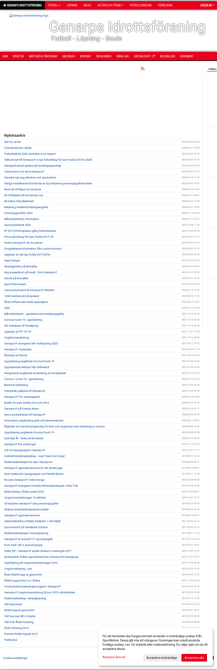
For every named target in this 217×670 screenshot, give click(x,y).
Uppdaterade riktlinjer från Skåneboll (26, 367)
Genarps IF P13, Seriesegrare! (22, 396)
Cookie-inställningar (15, 658)
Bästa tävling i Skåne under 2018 (24, 491)
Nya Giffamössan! (15, 284)
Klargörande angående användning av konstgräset (35, 373)
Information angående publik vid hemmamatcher (34, 420)
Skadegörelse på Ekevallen (20, 266)
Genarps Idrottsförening (24, 5)
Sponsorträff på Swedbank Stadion (26, 527)
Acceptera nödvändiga (161, 657)
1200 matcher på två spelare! (21, 296)
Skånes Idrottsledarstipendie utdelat (26, 509)
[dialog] (155, 647)
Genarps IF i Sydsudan (18, 349)
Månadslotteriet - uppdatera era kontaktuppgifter (34, 313)
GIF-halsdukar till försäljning (21, 325)
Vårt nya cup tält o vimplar (20, 616)
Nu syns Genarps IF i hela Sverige (24, 479)
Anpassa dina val (114, 657)
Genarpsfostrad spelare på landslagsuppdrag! (32, 165)
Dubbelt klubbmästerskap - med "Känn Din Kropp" (35, 456)
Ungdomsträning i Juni (18, 568)
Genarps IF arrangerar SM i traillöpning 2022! (31, 343)
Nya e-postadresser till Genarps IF (25, 414)
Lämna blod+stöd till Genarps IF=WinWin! (29, 290)
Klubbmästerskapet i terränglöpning (26, 533)
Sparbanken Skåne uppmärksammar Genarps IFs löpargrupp (41, 556)
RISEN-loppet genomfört (19, 610)
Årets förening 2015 (16, 628)
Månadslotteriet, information (21, 219)
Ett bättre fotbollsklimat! (19, 201)
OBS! (7, 307)
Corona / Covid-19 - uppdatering (23, 379)
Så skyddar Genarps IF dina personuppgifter (31, 503)
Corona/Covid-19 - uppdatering (23, 319)
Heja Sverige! (12, 260)
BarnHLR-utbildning (16, 385)
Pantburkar (10, 639)
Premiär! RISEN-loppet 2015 (21, 633)
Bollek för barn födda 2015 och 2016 (26, 402)
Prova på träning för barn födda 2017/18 (28, 236)
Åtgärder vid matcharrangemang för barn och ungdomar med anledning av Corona (54, 426)
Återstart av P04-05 (15, 355)
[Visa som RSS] (143, 69)
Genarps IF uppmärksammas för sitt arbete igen (33, 468)
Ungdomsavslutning (16, 337)
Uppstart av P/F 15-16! (17, 331)
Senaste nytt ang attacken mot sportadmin (30, 177)
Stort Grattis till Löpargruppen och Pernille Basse (33, 473)
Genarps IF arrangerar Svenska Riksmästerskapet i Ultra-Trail (41, 485)
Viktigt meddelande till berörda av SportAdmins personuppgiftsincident (48, 183)
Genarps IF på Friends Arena (21, 408)
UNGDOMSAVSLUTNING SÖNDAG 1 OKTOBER (32, 521)
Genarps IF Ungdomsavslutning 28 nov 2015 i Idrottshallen (39, 592)
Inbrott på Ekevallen (16, 278)
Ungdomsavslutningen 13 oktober (25, 497)
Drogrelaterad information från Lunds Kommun (32, 248)
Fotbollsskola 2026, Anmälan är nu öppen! (30, 153)
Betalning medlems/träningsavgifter (26, 207)
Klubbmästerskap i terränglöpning (25, 598)
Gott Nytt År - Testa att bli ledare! (23, 438)
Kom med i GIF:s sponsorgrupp (23, 545)
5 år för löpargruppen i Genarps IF (24, 450)
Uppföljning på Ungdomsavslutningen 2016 (31, 562)
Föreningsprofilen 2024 (18, 213)
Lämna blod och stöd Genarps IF (24, 171)
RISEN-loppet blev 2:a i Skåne (22, 580)
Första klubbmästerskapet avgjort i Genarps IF (32, 586)
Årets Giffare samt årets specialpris (26, 302)
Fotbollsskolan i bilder (18, 147)
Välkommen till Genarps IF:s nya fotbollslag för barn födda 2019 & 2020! (48, 159)
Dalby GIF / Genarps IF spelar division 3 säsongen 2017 (37, 551)
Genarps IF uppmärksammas (22, 515)
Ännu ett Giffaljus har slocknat (22, 189)
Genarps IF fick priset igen (20, 444)
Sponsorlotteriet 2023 (17, 225)
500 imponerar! (13, 604)
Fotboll (53, 5)
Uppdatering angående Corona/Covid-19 (29, 361)
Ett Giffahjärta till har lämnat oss (23, 195)
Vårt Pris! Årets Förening (18, 622)
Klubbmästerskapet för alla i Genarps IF (28, 462)
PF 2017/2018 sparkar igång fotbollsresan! (30, 230)
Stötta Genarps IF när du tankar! (23, 242)
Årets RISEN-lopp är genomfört (23, 574)
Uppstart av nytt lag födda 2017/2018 (27, 254)
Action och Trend (109, 5)
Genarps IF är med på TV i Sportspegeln (28, 539)
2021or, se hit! (12, 142)
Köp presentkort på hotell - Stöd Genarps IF (30, 272)
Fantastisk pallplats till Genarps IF (24, 390)
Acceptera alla (194, 657)
